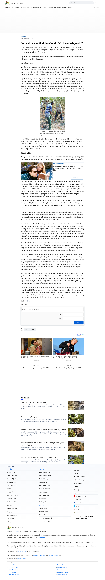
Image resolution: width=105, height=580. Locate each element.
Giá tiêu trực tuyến (44, 482)
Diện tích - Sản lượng (12, 495)
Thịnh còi (15, 531)
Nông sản (23, 36)
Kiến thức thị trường (12, 479)
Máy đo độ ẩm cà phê (14, 565)
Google (35, 555)
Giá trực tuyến (15, 7)
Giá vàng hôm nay (44, 495)
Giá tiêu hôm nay (25, 7)
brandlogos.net (21, 559)
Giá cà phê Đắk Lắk (62, 574)
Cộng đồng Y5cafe (12, 485)
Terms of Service (53, 555)
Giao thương (10, 518)
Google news (79, 512)
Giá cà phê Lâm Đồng (13, 574)
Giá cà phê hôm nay (44, 472)
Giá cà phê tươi (61, 565)
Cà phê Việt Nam (51, 7)
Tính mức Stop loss (44, 515)
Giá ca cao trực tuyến (45, 488)
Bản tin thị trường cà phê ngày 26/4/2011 (36, 368)
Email (60, 318)
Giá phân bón (42, 498)
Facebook (78, 502)
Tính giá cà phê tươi (44, 521)
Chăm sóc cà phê (12, 498)
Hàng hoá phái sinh (67, 7)
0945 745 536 (22, 551)
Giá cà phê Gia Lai (13, 569)
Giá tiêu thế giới (35, 7)
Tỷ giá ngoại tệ (43, 502)
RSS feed (78, 499)
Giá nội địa (7, 7)
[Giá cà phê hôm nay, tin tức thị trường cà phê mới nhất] (14, 3)
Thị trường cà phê (12, 475)
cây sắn (27, 329)
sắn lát (33, 329)
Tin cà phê (43, 7)
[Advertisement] (52, 21)
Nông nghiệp (10, 512)
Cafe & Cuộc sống (12, 515)
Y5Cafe (59, 7)
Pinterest (78, 509)
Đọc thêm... (41, 537)
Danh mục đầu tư (43, 511)
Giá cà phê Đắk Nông (62, 567)
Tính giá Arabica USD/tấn (45, 518)
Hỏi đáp (9, 488)
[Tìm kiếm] (91, 3)
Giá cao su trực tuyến (45, 485)
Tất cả (95, 7)
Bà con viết (10, 492)
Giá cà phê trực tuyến (45, 475)
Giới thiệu (97, 3)
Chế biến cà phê (11, 502)
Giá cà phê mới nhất (62, 572)
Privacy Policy (41, 555)
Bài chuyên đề (11, 472)
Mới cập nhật (10, 522)
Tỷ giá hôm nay (12, 572)
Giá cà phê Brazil (43, 492)
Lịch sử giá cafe (43, 508)
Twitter (77, 506)
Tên (60, 314)
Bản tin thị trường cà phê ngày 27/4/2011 (69, 368)
